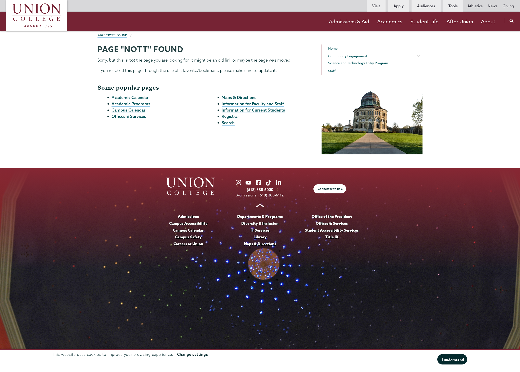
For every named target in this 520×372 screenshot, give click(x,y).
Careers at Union (188, 243)
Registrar (230, 116)
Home (333, 48)
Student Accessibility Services (332, 230)
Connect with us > (330, 189)
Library (260, 236)
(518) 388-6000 (260, 189)
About (488, 21)
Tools (453, 6)
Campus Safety (188, 236)
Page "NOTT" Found (112, 35)
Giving (508, 6)
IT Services (260, 230)
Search (228, 122)
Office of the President (332, 216)
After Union (459, 21)
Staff (332, 71)
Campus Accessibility (188, 223)
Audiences (426, 6)
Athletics (475, 6)
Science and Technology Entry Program (358, 63)
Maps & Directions (239, 97)
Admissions (188, 216)
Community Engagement (347, 56)
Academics (389, 21)
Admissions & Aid (349, 21)
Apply (398, 6)
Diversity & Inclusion (259, 223)
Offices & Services (129, 116)
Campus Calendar (128, 110)
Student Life (425, 21)
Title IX (331, 236)
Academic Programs (131, 103)
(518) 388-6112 (271, 195)
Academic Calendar (130, 97)
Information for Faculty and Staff (253, 103)
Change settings (192, 354)
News (492, 6)
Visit (376, 6)
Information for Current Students (253, 110)
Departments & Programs (260, 216)
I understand (453, 359)
